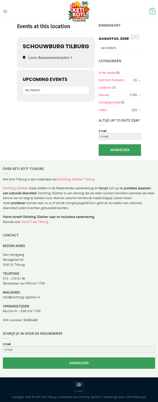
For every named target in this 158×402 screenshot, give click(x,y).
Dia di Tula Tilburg (34, 222)
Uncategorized (109, 102)
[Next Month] (137, 37)
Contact (79, 391)
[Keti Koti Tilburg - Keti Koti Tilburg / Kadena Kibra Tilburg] (79, 11)
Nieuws (104, 95)
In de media (107, 73)
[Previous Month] (132, 37)
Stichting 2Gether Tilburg (76, 179)
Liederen (105, 87)
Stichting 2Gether (15, 188)
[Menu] (5, 11)
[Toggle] (139, 80)
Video (103, 110)
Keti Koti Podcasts (111, 80)
